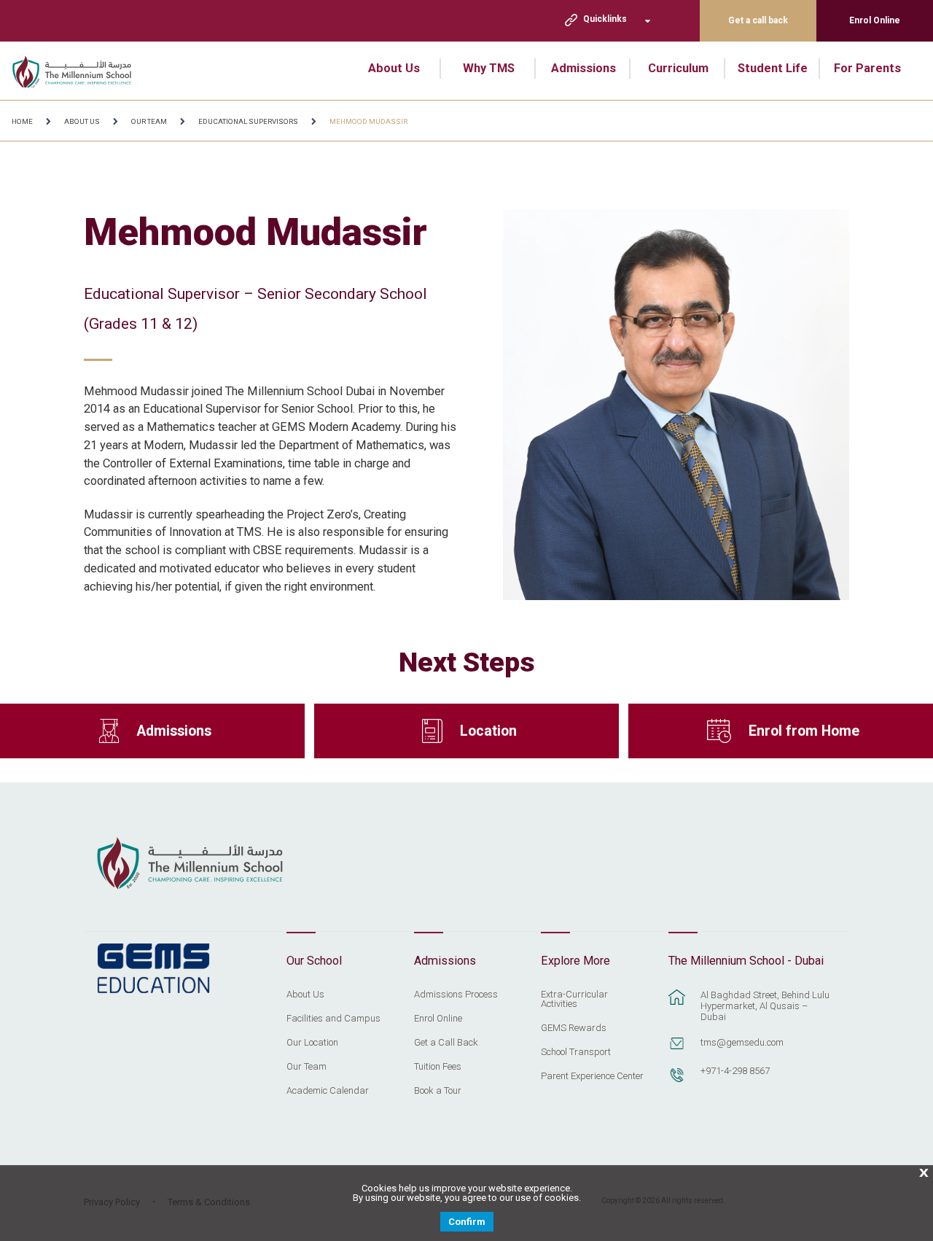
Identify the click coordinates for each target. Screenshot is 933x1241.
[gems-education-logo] (153, 969)
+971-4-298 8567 (735, 1070)
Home (22, 121)
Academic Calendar (327, 1091)
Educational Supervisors (248, 121)
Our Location (312, 1043)
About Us (394, 68)
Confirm (466, 1221)
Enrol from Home (804, 731)
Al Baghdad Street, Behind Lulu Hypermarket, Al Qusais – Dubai (764, 1005)
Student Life (773, 68)
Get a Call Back (446, 1043)
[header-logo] (81, 70)
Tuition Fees (437, 1067)
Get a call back (758, 20)
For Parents (867, 68)
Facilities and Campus (333, 1019)
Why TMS (489, 68)
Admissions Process (456, 994)
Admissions (583, 68)
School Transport (576, 1052)
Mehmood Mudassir (368, 121)
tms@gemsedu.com (742, 1042)
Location (488, 731)
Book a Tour (437, 1091)
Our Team (149, 121)
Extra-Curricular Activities (574, 999)
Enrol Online (874, 20)
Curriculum (678, 68)
